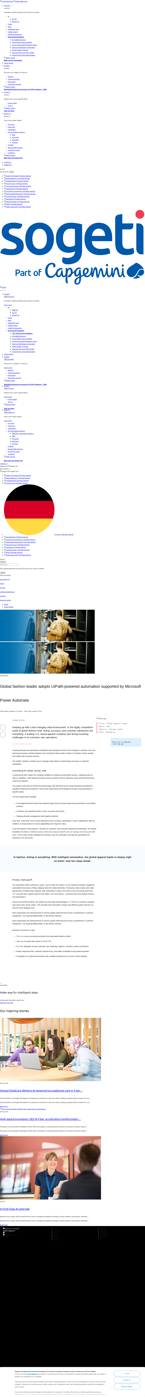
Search (3, 573)
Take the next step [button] (6, 1003)
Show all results (5, 600)
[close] (3, 290)
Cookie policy (103, 1231)
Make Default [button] (26, 176)
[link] (13, 1)
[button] (10, 66)
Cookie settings (104, 1233)
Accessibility (103, 1228)
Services (11, 297)
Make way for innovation (13, 60)
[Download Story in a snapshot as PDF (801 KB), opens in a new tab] (137, 742)
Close (11, 172)
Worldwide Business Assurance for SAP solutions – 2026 (25, 89)
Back (6, 297)
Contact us (56, 1239)
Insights (11, 359)
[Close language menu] (10, 469)
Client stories (57, 1231)
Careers (11, 388)
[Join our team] (74, 108)
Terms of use (103, 1237)
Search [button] (2, 169)
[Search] (1, 290)
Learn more (8, 305)
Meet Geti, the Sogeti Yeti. (13, 158)
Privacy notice (104, 1235)
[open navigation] (5, 290)
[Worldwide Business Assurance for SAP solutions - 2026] (74, 86)
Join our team (9, 111)
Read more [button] (4, 1106)
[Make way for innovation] (74, 57)
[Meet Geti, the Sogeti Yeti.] (74, 155)
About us (11, 412)
